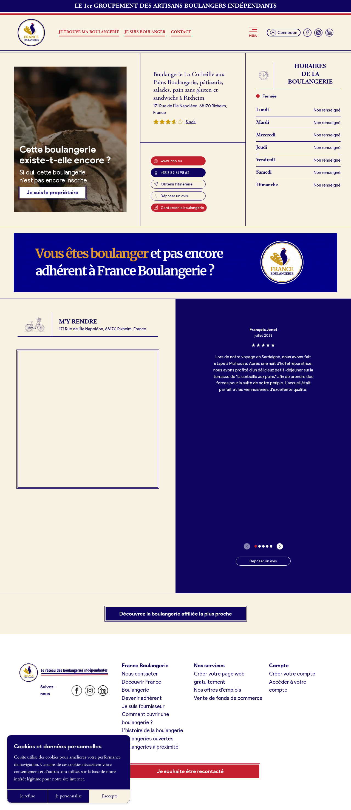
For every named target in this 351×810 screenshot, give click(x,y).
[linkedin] (329, 32)
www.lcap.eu (171, 161)
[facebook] (307, 32)
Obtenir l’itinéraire (177, 184)
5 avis (191, 121)
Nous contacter (140, 674)
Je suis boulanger (144, 32)
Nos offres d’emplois (217, 690)
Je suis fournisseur (143, 706)
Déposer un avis (174, 196)
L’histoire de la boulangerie (152, 730)
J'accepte (109, 796)
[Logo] (31, 32)
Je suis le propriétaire (52, 193)
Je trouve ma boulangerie (89, 32)
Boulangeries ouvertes (147, 738)
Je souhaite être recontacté (190, 771)
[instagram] (318, 32)
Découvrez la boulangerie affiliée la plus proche (175, 614)
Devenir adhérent (142, 698)
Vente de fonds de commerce (228, 698)
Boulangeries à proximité (150, 747)
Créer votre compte (292, 674)
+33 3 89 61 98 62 (175, 172)
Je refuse (27, 796)
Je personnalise (68, 796)
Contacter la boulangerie (182, 207)
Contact (181, 32)
